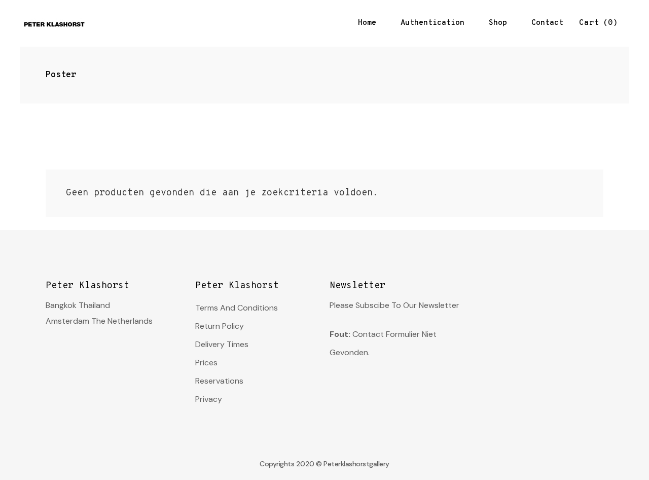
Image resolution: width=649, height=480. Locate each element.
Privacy (208, 399)
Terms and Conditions (236, 307)
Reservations (219, 380)
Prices (206, 362)
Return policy (219, 326)
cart (596, 23)
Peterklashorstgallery (356, 463)
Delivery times (221, 344)
